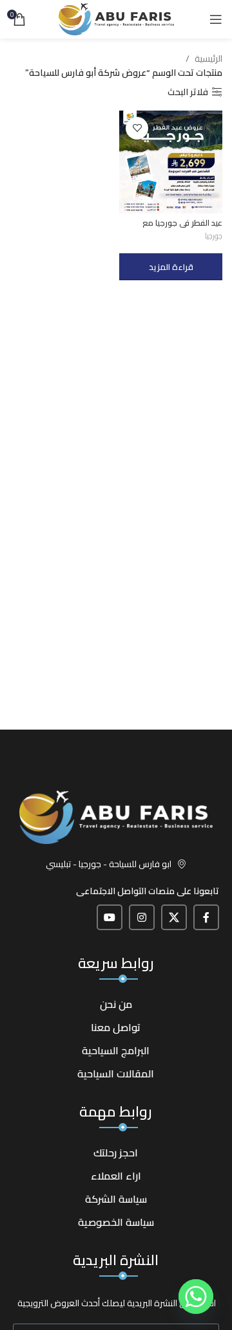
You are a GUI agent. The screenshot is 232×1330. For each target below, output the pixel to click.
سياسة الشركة (116, 1199)
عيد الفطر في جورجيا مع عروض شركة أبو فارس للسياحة (171, 227)
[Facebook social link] (206, 917)
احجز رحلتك (115, 1152)
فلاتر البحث (188, 92)
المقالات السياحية (115, 1073)
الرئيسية (208, 58)
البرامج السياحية (116, 1050)
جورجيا (213, 235)
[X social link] (174, 917)
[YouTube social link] (109, 917)
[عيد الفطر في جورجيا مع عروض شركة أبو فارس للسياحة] (170, 162)
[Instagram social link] (142, 917)
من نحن (116, 1004)
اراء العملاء (116, 1175)
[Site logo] (116, 18)
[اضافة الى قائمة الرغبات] (137, 128)
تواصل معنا (115, 1027)
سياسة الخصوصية (116, 1222)
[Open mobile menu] (216, 19)
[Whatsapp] (196, 1296)
